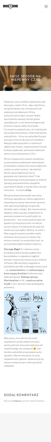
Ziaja (28, 190)
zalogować (17, 401)
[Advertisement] (25, 38)
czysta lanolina (17, 270)
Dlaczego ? (12, 249)
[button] (46, 6)
